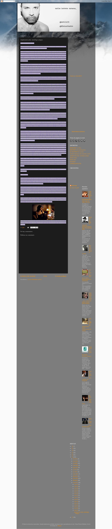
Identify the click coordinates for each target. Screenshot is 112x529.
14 (72, 450)
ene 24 (76, 493)
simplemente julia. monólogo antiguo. (79, 155)
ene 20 (76, 499)
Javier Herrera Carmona (78, 131)
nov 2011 (75, 461)
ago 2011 (75, 467)
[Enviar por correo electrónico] (31, 227)
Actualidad (72, 161)
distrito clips (73, 159)
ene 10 (76, 503)
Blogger (59, 525)
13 (72, 452)
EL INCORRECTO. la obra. (77, 151)
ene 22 (76, 495)
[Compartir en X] (34, 227)
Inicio (45, 276)
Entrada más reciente (27, 276)
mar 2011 (75, 478)
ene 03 (76, 510)
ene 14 (76, 501)
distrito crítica (73, 157)
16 (72, 446)
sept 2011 (75, 465)
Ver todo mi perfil (74, 187)
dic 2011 (75, 459)
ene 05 (76, 508)
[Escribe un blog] (32, 227)
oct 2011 (75, 463)
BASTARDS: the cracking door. (78, 150)
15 (72, 448)
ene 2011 (75, 482)
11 (72, 457)
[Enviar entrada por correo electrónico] (28, 227)
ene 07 (76, 506)
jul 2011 (75, 469)
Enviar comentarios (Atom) (35, 279)
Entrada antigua (60, 276)
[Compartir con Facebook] (36, 227)
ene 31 (76, 484)
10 (72, 517)
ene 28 (76, 488)
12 (72, 455)
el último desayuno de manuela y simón (80, 153)
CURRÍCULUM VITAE (75, 163)
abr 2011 (75, 476)
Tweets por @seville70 (76, 76)
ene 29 (76, 486)
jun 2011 (75, 471)
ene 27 (76, 491)
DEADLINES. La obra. (75, 148)
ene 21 (76, 497)
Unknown (74, 185)
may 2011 (75, 474)
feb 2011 (75, 480)
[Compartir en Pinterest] (37, 227)
